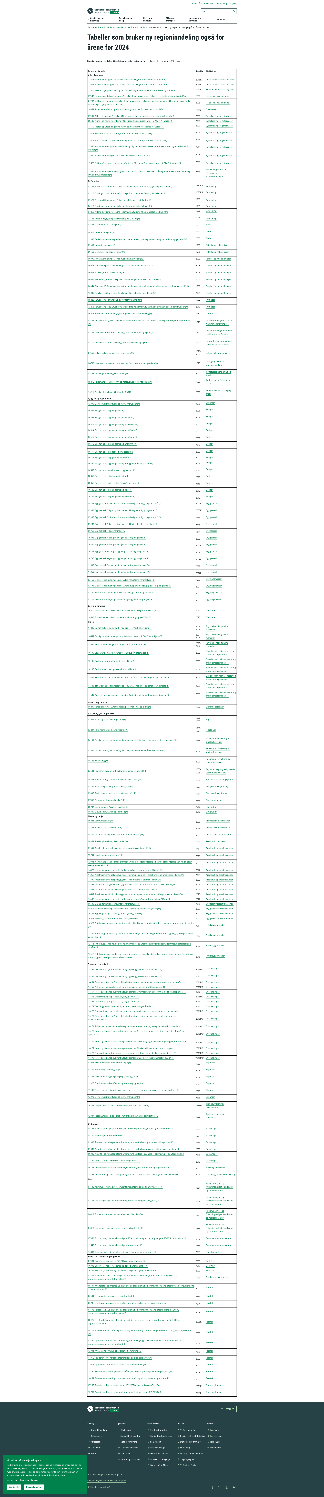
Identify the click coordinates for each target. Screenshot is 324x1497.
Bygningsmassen (214, 578)
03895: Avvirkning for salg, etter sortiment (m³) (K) (112, 793)
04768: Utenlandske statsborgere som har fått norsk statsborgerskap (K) (123, 363)
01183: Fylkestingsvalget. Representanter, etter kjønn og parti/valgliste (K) (123, 1200)
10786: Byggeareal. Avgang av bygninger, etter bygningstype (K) (118, 558)
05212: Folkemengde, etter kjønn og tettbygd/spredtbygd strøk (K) (120, 381)
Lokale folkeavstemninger (218, 353)
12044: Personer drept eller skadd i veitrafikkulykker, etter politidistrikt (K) (123, 1115)
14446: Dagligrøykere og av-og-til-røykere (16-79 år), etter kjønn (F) (120, 628)
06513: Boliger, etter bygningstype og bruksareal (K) (113, 424)
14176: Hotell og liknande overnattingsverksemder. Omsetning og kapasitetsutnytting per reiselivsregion (138, 1041)
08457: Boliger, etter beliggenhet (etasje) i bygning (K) (113, 483)
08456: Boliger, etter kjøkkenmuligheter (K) (108, 476)
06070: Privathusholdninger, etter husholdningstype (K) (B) (116, 258)
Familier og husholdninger (218, 258)
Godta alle (14, 1487)
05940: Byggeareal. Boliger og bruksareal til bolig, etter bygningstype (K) (122, 524)
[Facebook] (212, 1487)
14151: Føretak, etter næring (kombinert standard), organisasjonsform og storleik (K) (128, 1378)
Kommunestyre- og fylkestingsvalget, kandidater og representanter (219, 1187)
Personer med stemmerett (218, 1238)
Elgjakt (209, 719)
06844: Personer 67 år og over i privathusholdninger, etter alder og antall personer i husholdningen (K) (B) (138, 286)
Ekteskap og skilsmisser (217, 245)
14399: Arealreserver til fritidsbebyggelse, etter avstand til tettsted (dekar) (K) (124, 889)
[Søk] (234, 11)
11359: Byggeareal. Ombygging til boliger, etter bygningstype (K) (119, 572)
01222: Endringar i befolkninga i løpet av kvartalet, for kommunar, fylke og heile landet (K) (131, 186)
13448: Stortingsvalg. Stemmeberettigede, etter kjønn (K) (115, 1245)
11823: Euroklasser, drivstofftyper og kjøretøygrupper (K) (115, 1083)
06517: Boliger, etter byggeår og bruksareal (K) (110, 451)
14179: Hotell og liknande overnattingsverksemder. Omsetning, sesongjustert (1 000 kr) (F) (131, 1057)
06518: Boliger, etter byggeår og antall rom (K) (110, 457)
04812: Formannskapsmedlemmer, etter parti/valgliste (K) (115, 1214)
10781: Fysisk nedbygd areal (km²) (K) (105, 855)
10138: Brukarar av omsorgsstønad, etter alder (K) (112, 669)
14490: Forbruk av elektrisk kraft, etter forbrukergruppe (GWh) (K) (119, 617)
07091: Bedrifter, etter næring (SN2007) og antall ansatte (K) (116, 1261)
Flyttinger (210, 299)
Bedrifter (210, 1261)
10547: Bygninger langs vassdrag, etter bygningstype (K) (115, 913)
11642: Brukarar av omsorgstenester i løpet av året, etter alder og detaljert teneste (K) (129, 677)
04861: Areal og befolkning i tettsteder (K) (108, 373)
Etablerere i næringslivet (217, 1277)
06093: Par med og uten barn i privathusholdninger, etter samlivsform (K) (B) (124, 279)
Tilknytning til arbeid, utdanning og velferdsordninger (216, 173)
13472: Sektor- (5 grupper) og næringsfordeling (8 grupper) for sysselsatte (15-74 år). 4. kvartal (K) (134, 163)
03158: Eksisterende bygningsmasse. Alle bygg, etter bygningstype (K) (121, 580)
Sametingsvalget (214, 1252)
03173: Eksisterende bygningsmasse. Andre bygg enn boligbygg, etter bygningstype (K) (129, 585)
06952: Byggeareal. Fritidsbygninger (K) (106, 530)
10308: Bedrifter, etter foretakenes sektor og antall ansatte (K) (118, 1265)
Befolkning (211, 186)
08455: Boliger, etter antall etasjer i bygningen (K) (111, 470)
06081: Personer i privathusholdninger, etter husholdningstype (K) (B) (121, 265)
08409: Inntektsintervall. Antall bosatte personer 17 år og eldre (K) (119, 706)
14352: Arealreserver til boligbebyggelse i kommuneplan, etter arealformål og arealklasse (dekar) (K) (136, 875)
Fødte (208, 224)
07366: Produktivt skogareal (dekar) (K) (106, 800)
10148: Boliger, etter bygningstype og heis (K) (109, 489)
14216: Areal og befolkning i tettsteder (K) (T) (109, 392)
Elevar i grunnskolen (216, 1167)
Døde (208, 231)
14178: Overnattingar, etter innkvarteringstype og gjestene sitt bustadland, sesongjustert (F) (132, 1053)
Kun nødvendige (34, 1487)
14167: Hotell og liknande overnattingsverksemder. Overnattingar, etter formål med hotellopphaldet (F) (137, 991)
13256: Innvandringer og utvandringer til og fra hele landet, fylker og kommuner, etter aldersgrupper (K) (138, 306)
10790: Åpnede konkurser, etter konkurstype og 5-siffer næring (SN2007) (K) (124, 1392)
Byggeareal (211, 503)
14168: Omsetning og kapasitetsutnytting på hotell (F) (113, 996)
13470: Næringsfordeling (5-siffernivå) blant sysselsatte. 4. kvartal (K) (120, 155)
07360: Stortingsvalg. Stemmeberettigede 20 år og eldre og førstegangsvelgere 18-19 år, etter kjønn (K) (137, 1238)
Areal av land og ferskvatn (218, 834)
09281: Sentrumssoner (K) (100, 820)
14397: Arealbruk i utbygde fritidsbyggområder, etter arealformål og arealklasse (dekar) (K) (131, 884)
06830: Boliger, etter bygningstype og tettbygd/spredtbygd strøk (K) (120, 463)
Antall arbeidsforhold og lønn (220, 79)
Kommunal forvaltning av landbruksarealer (218, 761)
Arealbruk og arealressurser (219, 848)
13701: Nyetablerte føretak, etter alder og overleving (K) (114, 1350)
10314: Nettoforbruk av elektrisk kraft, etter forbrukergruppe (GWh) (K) (122, 610)
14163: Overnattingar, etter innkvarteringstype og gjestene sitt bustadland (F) (125, 976)
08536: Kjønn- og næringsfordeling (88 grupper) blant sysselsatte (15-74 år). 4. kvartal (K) (130, 121)
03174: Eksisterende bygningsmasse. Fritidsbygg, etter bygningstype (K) (122, 592)
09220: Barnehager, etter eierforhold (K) (107, 1135)
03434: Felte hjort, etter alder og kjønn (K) (108, 729)
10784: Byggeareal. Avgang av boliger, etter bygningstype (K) (117, 544)
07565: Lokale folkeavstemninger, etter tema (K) (111, 353)
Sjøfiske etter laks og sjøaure (220, 779)
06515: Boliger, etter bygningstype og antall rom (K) (112, 437)
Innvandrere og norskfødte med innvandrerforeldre (219, 322)
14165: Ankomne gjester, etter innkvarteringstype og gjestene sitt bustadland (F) (126, 987)
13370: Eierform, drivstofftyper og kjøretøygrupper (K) (114, 403)
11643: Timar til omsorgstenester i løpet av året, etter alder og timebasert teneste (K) (128, 685)
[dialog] (45, 1474)
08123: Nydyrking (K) (98, 760)
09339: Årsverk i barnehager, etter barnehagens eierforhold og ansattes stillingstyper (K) (130, 1142)
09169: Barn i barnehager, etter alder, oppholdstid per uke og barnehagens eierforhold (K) (131, 1128)
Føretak (209, 313)
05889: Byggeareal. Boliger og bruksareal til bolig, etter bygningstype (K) (122, 510)
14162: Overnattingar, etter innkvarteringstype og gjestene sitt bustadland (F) (125, 969)
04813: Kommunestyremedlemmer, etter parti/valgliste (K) (115, 1228)
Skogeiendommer (214, 800)
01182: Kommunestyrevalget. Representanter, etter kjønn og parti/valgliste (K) (125, 1186)
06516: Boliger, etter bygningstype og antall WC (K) (112, 443)
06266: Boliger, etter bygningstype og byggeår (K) (112, 417)
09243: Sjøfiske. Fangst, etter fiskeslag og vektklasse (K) (114, 779)
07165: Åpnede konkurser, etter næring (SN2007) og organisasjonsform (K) (124, 1385)
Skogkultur (211, 807)
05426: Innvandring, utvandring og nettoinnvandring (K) (115, 299)
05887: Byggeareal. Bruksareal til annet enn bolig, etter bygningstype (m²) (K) (124, 503)
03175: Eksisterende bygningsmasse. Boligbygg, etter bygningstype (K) (121, 599)
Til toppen (229, 1409)
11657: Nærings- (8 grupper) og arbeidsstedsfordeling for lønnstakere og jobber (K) (128, 84)
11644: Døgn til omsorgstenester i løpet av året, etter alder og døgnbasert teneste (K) (128, 695)
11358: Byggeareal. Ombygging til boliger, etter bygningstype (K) (119, 565)
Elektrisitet (211, 610)
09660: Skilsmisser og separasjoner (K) (106, 252)
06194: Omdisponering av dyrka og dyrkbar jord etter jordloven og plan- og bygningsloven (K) (132, 740)
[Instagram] (227, 1487)
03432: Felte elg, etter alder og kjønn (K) (107, 719)
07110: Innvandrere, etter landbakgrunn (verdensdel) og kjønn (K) (119, 342)
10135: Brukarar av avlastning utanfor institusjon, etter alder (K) (118, 652)
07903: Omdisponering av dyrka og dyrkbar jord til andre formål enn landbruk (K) (126, 750)
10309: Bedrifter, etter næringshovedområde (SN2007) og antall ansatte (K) (123, 1270)
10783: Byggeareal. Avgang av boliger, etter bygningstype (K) (117, 537)
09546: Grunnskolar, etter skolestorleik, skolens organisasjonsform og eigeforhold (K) (129, 1167)
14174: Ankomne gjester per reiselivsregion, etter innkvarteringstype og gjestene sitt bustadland (134, 1026)
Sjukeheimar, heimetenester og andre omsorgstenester (221, 653)
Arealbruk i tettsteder (216, 841)
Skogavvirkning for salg (217, 786)
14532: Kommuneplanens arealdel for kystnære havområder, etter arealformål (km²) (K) (129, 899)
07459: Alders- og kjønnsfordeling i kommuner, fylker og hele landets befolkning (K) (128, 211)
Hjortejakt (211, 729)
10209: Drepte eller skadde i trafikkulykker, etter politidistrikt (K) (118, 1105)
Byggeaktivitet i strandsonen (219, 903)
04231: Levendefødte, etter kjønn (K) (105, 224)
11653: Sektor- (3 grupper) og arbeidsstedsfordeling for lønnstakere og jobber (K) (127, 79)
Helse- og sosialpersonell (218, 96)
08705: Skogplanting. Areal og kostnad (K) (108, 811)
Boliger (209, 409)
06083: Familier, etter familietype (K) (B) (106, 272)
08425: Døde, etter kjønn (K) (101, 232)
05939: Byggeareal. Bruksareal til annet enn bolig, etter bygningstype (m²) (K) (124, 517)
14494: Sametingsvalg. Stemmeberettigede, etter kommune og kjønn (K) (122, 1252)
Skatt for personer (215, 706)
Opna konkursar (214, 1385)
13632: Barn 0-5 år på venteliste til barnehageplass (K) (113, 1160)
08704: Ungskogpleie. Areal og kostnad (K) (108, 807)
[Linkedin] (219, 1487)
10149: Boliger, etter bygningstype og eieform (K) (111, 496)
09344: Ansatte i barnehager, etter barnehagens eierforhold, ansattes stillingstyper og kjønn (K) (133, 1149)
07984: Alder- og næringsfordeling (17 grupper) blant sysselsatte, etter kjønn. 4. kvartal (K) (131, 116)
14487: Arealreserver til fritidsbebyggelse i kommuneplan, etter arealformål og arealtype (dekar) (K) (135, 894)
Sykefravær (211, 109)
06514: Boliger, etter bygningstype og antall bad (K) (112, 430)
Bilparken (210, 402)
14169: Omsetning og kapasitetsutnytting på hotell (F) (113, 1001)
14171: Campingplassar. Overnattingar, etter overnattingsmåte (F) (119, 1006)
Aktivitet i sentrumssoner (218, 820)
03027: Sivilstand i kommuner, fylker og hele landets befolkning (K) (119, 200)
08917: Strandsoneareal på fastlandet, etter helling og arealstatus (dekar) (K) (124, 908)
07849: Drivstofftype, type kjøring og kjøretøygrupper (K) (115, 1076)
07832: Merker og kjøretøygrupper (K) (106, 1069)
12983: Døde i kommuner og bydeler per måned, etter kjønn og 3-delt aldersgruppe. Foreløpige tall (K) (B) (138, 239)
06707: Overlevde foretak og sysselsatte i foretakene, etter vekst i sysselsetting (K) (127, 1303)
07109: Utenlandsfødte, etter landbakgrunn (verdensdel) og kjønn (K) (121, 332)
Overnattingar (212, 968)
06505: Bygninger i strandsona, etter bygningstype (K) (113, 903)
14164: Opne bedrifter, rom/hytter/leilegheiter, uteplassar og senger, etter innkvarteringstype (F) (134, 982)
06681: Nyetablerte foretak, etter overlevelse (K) (111, 1296)
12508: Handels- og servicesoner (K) (105, 827)
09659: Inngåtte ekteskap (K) (101, 245)
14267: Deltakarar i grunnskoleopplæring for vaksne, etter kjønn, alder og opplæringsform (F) (133, 1174)
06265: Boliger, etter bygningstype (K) (106, 410)
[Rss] (234, 1487)
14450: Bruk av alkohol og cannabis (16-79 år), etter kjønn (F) (117, 644)
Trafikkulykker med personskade (215, 1116)
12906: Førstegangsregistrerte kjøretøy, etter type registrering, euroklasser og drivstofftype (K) (133, 1090)
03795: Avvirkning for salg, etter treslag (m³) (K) (110, 786)
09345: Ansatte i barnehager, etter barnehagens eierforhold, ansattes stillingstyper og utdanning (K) (136, 1153)
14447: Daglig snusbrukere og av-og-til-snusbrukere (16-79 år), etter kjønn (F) (125, 636)
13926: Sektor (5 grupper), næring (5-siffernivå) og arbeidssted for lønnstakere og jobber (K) (132, 90)
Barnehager (211, 1128)
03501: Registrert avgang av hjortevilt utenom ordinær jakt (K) (117, 771)
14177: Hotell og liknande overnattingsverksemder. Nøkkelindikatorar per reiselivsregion (130, 1048)
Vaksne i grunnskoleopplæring (220, 1174)
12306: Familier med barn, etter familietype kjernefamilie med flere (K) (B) (122, 293)
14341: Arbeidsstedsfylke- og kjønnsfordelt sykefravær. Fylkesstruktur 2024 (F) (125, 109)
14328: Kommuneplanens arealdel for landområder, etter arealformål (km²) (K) (125, 870)
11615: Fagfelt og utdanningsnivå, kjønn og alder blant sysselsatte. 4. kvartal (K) (126, 126)
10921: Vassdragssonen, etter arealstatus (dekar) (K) (113, 918)
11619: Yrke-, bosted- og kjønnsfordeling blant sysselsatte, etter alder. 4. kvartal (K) (127, 140)
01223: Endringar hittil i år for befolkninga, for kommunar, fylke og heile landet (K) (127, 193)
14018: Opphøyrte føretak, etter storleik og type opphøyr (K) (117, 1364)
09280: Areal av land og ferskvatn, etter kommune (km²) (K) (116, 834)
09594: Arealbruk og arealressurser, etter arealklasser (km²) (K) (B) (119, 848)
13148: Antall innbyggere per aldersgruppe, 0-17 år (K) (114, 218)
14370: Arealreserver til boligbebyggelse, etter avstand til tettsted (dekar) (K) (124, 879)
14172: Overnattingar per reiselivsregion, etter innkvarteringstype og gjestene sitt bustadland (133, 1011)
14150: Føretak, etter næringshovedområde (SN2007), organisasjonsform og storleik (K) (130, 1371)
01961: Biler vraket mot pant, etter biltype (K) (109, 1062)
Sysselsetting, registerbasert (219, 116)
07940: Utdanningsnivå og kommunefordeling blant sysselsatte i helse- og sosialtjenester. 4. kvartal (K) (137, 96)
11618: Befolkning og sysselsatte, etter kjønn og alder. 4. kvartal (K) (120, 133)
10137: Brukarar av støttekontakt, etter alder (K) (111, 661)
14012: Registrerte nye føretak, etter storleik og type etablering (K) (120, 1357)
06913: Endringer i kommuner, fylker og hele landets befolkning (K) (120, 206)
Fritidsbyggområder (215, 925)
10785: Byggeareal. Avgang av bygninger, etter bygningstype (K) (118, 551)
